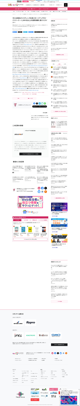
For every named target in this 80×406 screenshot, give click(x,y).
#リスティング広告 (41, 92)
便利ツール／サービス (44, 376)
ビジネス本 (26, 220)
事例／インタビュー (54, 371)
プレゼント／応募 (64, 374)
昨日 (53, 64)
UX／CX (23, 378)
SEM (23, 382)
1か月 (65, 64)
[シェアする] (34, 103)
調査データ (42, 372)
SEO (14, 11)
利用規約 (56, 358)
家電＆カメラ (35, 220)
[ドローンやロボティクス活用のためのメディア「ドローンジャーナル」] (53, 396)
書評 (52, 372)
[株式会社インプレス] (20, 395)
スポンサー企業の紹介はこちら (59, 344)
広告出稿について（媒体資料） (33, 358)
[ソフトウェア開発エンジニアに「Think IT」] (44, 389)
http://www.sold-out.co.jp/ (21, 88)
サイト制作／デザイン (44, 11)
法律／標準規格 (15, 378)
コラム (42, 374)
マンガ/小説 (53, 374)
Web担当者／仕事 (65, 11)
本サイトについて (17, 358)
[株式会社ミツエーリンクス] (18, 322)
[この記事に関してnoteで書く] (42, 103)
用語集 (63, 376)
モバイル (32, 380)
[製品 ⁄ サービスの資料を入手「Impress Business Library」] (35, 396)
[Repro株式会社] (30, 322)
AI (25, 11)
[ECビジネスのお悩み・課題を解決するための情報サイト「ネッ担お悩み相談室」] (35, 400)
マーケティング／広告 (19, 11)
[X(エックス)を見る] (58, 353)
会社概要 (43, 360)
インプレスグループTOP (58, 360)
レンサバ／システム (34, 378)
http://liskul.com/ (28, 44)
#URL (23, 92)
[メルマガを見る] (52, 353)
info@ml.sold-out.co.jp (33, 90)
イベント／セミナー (54, 376)
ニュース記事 (64, 372)
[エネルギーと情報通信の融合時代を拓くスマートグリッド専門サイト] (53, 393)
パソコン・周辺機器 (43, 220)
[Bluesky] (61, 353)
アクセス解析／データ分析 (35, 11)
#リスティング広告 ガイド (26, 94)
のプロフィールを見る (30, 153)
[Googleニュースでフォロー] (63, 353)
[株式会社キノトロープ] (30, 335)
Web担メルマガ (36, 4)
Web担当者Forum (18, 5)
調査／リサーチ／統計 (56, 11)
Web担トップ (14, 14)
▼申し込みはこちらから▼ (65, 395)
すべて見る (60, 301)
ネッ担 (24, 191)
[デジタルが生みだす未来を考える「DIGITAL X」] (44, 396)
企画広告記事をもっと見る (60, 198)
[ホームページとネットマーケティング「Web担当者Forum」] (53, 389)
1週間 (59, 64)
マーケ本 (17, 220)
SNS (28, 11)
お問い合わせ (44, 358)
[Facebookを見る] (55, 353)
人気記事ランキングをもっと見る (60, 111)
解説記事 (63, 371)
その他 (32, 382)
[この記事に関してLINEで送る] (45, 103)
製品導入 (39, 1)
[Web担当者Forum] (18, 353)
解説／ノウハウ (43, 371)
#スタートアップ (34, 92)
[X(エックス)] (45, 188)
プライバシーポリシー (18, 360)
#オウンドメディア (28, 92)
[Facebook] (42, 188)
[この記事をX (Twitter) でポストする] (37, 103)
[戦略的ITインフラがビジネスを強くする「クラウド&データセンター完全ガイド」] (35, 389)
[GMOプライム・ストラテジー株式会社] (55, 335)
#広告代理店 (34, 94)
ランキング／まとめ (44, 378)
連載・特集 (42, 4)
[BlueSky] (39, 191)
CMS (50, 11)
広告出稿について (59, 4)
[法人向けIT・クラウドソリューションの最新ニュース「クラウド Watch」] (35, 393)
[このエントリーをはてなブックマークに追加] (40, 103)
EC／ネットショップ (25, 380)
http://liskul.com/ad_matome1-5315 (21, 74)
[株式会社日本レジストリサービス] (18, 335)
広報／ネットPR (15, 380)
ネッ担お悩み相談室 (29, 191)
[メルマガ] (39, 188)
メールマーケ (15, 382)
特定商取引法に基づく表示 (33, 360)
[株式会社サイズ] (43, 335)
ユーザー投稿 (19, 14)
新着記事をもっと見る (60, 54)
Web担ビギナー (29, 4)
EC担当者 (32, 1)
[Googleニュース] (42, 191)
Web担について (52, 4)
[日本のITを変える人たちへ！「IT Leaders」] (44, 393)
